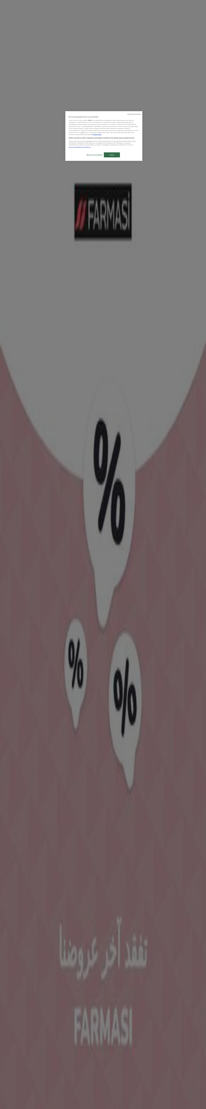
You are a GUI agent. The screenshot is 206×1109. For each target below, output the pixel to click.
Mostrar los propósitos (94, 155)
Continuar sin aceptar (134, 114)
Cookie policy (97, 134)
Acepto (112, 155)
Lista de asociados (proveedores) (80, 147)
